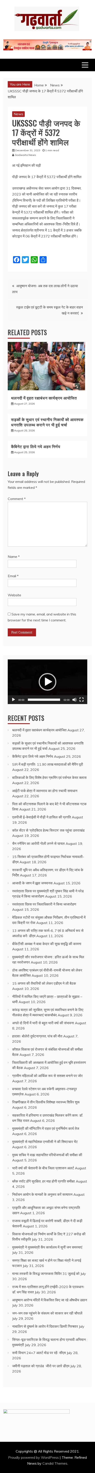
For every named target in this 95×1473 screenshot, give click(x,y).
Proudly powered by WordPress (34, 1457)
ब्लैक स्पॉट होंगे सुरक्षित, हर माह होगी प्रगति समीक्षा (43, 1181)
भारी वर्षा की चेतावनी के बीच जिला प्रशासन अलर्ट (43, 1168)
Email (13, 576)
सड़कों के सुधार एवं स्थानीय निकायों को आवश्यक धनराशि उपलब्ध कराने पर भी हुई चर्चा (47, 421)
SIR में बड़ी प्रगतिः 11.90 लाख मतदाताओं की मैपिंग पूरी (47, 764)
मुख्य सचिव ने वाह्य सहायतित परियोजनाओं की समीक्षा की (47, 1155)
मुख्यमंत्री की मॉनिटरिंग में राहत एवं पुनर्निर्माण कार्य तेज (45, 1128)
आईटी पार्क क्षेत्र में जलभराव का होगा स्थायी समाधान (44, 791)
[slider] (44, 700)
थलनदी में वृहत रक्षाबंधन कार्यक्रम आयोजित (44, 398)
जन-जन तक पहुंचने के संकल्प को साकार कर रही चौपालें (47, 1313)
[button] (47, 682)
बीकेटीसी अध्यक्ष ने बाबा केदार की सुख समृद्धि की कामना (46, 944)
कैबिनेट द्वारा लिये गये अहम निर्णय (35, 446)
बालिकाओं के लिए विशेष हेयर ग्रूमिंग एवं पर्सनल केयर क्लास (49, 777)
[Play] (13, 699)
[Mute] (74, 699)
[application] (47, 681)
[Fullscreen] (81, 699)
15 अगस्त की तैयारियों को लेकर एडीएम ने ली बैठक (44, 983)
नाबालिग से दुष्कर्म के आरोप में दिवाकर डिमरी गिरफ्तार (45, 1326)
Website (14, 595)
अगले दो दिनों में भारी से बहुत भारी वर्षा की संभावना (43, 1023)
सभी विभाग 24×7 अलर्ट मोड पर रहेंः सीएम (39, 1353)
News (18, 114)
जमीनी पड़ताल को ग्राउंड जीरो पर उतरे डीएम (40, 1366)
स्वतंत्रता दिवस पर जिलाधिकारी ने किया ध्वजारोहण (44, 904)
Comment (17, 498)
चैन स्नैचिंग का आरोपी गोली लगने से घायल (38, 843)
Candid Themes (54, 1463)
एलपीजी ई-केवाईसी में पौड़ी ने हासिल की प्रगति (41, 817)
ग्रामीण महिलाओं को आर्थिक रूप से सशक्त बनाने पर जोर (47, 1075)
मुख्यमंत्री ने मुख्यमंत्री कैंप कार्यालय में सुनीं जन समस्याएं (47, 1247)
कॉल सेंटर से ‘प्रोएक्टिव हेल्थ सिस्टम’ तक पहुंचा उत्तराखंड (48, 830)
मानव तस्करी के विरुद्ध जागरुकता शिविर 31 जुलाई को (46, 1273)
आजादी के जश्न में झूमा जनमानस (32, 883)
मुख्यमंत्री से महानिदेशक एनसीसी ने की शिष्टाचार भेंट (45, 1141)
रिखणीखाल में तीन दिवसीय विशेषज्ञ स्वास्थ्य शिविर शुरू (46, 1102)
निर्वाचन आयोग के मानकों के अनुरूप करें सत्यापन (42, 1194)
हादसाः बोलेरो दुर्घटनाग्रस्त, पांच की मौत (37, 1036)
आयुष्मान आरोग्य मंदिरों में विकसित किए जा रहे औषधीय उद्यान (49, 1300)
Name (14, 556)
